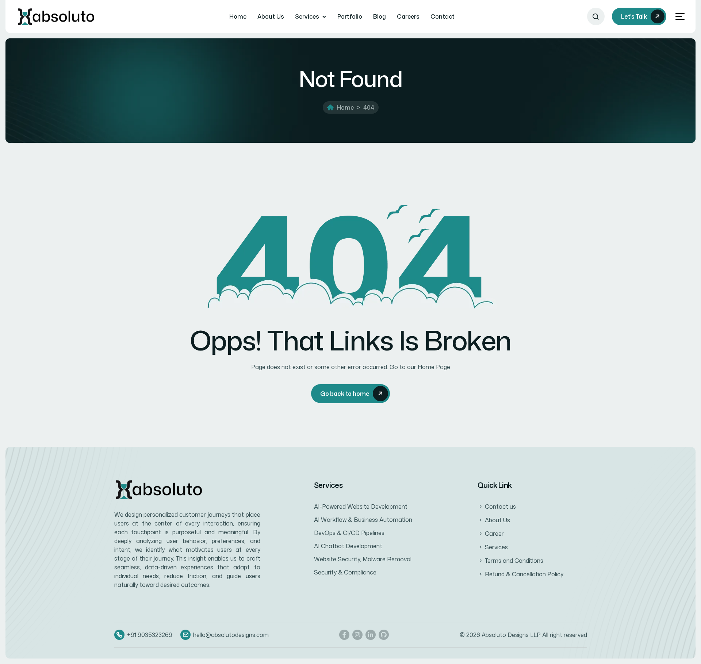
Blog (379, 16)
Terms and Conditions (514, 561)
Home (237, 16)
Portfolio (349, 16)
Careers (408, 16)
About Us (270, 16)
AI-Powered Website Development (360, 506)
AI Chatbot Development (348, 546)
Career (494, 534)
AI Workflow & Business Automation (363, 520)
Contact (442, 16)
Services (307, 16)
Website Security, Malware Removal (362, 559)
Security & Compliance (345, 572)
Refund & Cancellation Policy (524, 574)
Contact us (500, 506)
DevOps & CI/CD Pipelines (349, 533)
